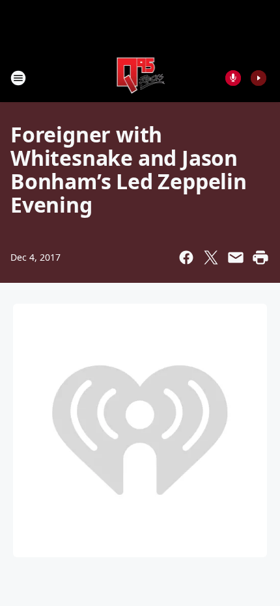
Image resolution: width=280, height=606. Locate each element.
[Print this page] (260, 257)
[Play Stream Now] (258, 78)
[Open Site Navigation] (18, 78)
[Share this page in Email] (236, 257)
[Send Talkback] (233, 78)
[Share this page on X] (211, 257)
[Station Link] (140, 78)
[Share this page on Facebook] (186, 257)
